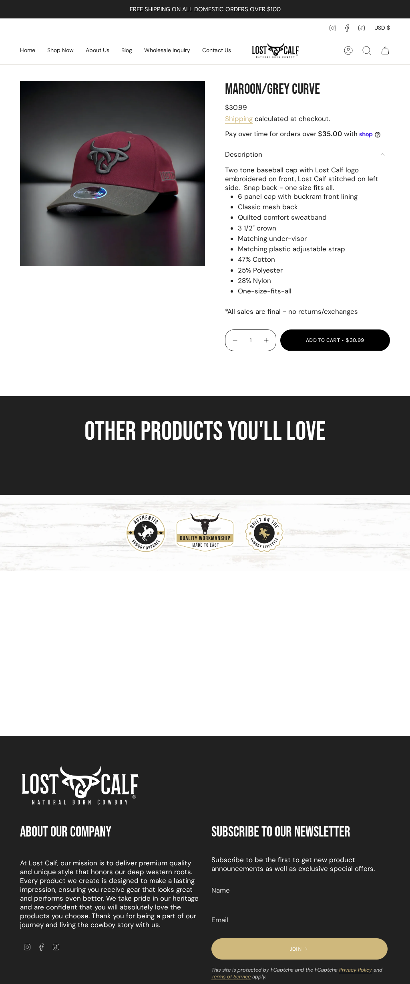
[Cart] (385, 50)
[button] (60, 51)
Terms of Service (231, 976)
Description (243, 154)
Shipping (239, 118)
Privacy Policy (355, 969)
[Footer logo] (80, 785)
